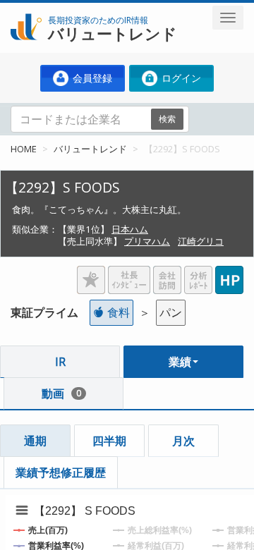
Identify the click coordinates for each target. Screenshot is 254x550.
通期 (35, 440)
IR (60, 361)
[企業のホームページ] (229, 274)
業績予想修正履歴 (61, 472)
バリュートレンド (90, 148)
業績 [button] (180, 361)
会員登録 (91, 78)
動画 (61, 393)
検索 (167, 119)
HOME (24, 148)
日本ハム (129, 229)
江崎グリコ (201, 241)
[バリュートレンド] (26, 11)
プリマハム (147, 241)
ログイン (180, 78)
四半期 (109, 440)
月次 (183, 440)
